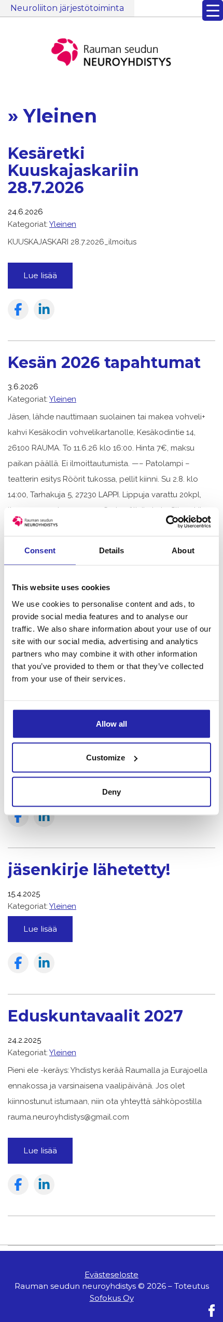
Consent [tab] (39, 550)
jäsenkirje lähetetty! (89, 869)
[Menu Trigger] (212, 10)
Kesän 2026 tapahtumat (104, 362)
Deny (111, 791)
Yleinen (62, 224)
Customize (105, 757)
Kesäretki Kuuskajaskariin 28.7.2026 (73, 170)
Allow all (111, 723)
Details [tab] (111, 550)
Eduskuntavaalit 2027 (95, 1016)
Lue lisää (40, 275)
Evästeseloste (111, 1274)
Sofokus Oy (112, 1298)
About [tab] (183, 550)
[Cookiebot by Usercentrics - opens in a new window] (165, 521)
